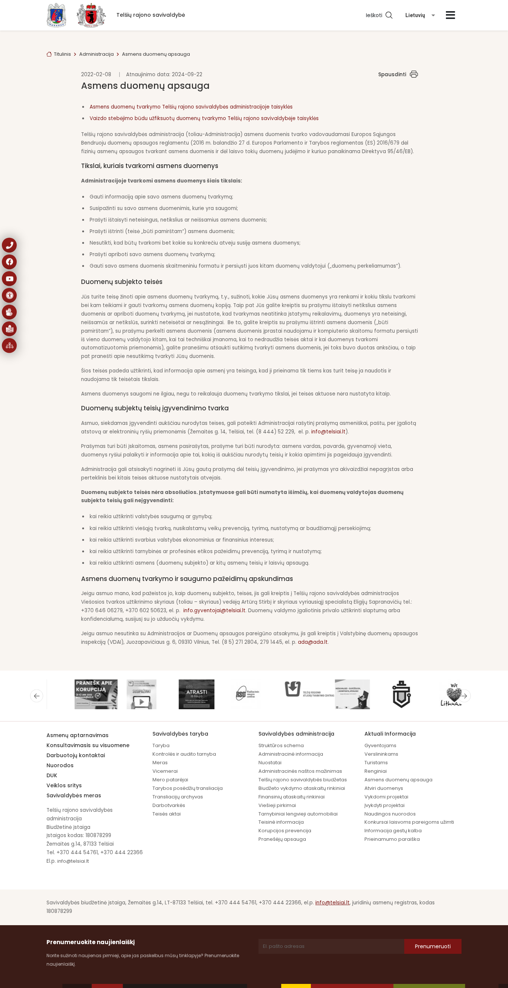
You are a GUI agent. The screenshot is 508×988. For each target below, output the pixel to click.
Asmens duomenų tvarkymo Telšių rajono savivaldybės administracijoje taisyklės (191, 106)
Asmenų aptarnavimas (77, 735)
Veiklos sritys (64, 785)
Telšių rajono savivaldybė (150, 15)
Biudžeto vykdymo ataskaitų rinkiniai (301, 788)
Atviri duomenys (383, 788)
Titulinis (62, 54)
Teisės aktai (166, 813)
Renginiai (375, 771)
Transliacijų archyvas (177, 796)
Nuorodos (60, 765)
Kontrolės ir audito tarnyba (184, 754)
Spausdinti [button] (392, 74)
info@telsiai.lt (328, 431)
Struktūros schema (281, 745)
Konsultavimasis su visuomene (87, 745)
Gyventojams (380, 745)
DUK (51, 775)
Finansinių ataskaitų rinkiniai (291, 796)
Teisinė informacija (281, 822)
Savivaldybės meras (73, 795)
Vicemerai (165, 771)
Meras (160, 762)
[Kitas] (464, 695)
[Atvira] (451, 15)
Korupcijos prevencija (284, 830)
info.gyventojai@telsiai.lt (214, 610)
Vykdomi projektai (386, 796)
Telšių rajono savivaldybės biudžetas (302, 779)
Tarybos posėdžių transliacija (187, 788)
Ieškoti (375, 15)
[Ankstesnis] (36, 695)
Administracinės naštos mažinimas (300, 771)
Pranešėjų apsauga (282, 839)
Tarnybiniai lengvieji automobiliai (298, 813)
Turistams (376, 762)
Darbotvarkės (168, 805)
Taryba (161, 745)
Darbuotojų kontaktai (75, 755)
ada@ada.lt (313, 642)
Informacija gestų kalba (393, 830)
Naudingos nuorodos (390, 813)
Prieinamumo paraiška (392, 839)
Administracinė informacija (290, 754)
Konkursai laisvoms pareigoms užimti (409, 822)
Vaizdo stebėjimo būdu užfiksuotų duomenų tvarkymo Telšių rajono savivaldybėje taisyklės (204, 118)
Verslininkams (381, 754)
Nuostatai (270, 762)
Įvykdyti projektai (384, 805)
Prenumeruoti (433, 946)
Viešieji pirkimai (277, 805)
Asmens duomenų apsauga (398, 779)
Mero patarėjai (170, 779)
